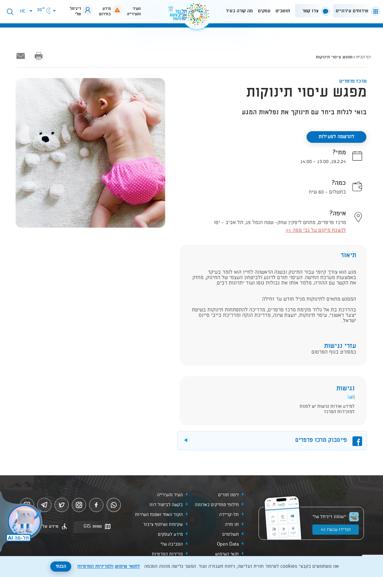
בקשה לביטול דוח (166, 505)
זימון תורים (228, 495)
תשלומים (230, 534)
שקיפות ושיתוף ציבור (163, 524)
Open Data (228, 544)
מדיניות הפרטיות (167, 554)
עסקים (264, 10)
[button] (355, 11)
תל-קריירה (229, 514)
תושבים (283, 10)
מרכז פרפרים (353, 81)
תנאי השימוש (227, 554)
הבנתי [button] (61, 566)
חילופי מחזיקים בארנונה (217, 505)
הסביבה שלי (171, 544)
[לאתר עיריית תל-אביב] (191, 16)
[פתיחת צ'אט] (22, 522)
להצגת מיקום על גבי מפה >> (316, 230)
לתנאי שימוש (127, 566)
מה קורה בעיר (239, 10)
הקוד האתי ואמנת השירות (159, 514)
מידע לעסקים (170, 534)
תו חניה (232, 524)
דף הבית (363, 57)
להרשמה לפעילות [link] (336, 136)
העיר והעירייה (170, 495)
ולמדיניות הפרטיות (95, 566)
